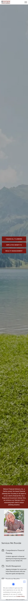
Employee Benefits (13, 579)
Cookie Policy (20, 596)
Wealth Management (13, 566)
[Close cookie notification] (24, 581)
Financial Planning (14, 239)
